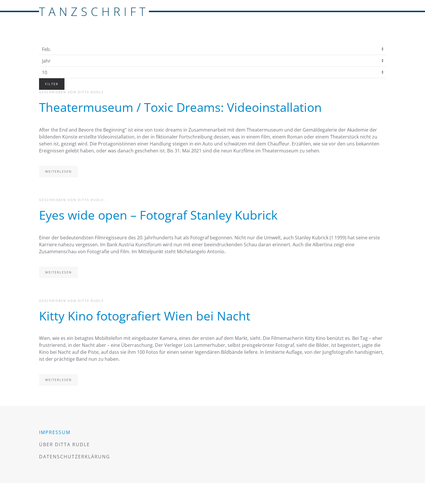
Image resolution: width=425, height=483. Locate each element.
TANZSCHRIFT (94, 11)
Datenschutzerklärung (74, 456)
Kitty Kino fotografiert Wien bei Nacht (144, 315)
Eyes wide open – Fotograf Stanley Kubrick (158, 215)
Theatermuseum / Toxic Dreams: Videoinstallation (180, 107)
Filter (51, 84)
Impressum (55, 432)
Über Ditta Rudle (64, 444)
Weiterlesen (58, 171)
